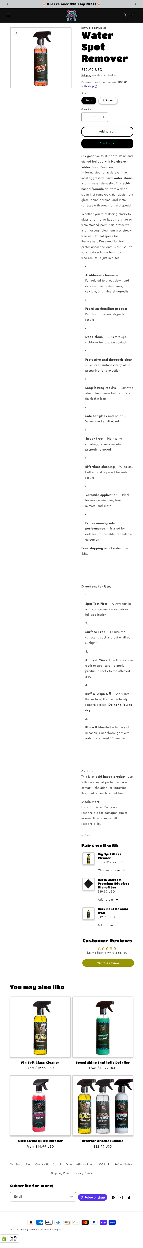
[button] (8, 15)
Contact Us (42, 1164)
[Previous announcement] (7, 4)
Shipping (86, 75)
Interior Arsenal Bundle (102, 1141)
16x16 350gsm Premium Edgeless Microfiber (114, 883)
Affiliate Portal (85, 1164)
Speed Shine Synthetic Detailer (103, 1062)
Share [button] (88, 835)
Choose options (109, 870)
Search (57, 1164)
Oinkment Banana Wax (113, 910)
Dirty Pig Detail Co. (30, 1229)
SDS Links (104, 1164)
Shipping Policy (61, 1173)
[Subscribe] (71, 1196)
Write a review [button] (108, 963)
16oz (89, 100)
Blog (29, 1164)
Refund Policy (123, 1164)
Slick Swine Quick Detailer (40, 1141)
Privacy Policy (83, 1173)
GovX (69, 1164)
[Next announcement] (135, 4)
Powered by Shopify (51, 1229)
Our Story (16, 1164)
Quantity (86, 109)
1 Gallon (108, 100)
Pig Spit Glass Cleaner (110, 856)
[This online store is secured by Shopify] (9, 1241)
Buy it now (107, 143)
